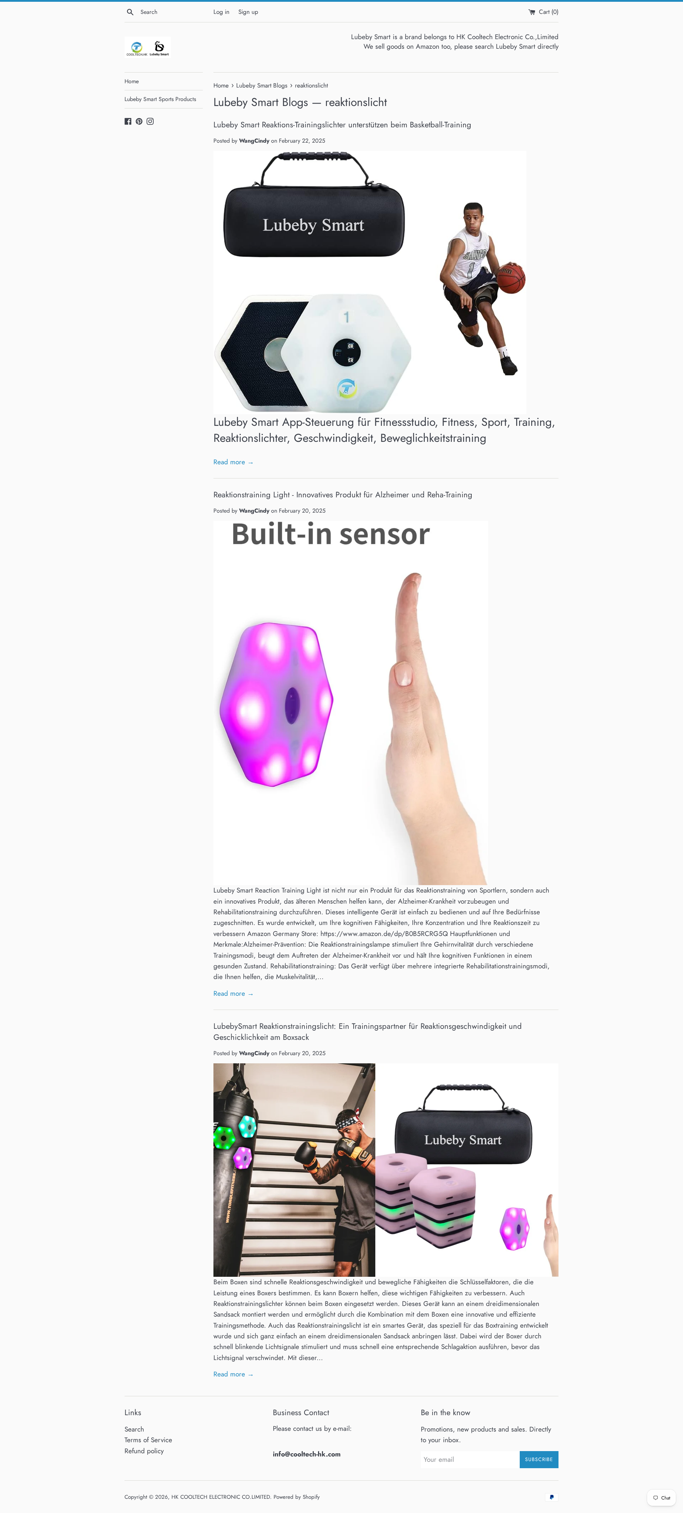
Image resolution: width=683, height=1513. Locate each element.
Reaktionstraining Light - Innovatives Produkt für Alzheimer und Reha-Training (342, 494)
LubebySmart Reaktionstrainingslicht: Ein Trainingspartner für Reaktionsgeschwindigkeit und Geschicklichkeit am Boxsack (367, 1031)
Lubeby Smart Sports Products (160, 99)
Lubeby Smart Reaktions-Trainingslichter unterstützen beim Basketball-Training (342, 124)
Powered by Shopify (297, 1497)
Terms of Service (148, 1440)
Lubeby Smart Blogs (260, 102)
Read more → (233, 462)
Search (134, 1429)
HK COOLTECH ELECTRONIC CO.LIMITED (220, 1497)
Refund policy (144, 1451)
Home (132, 81)
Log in (221, 11)
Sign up (248, 11)
